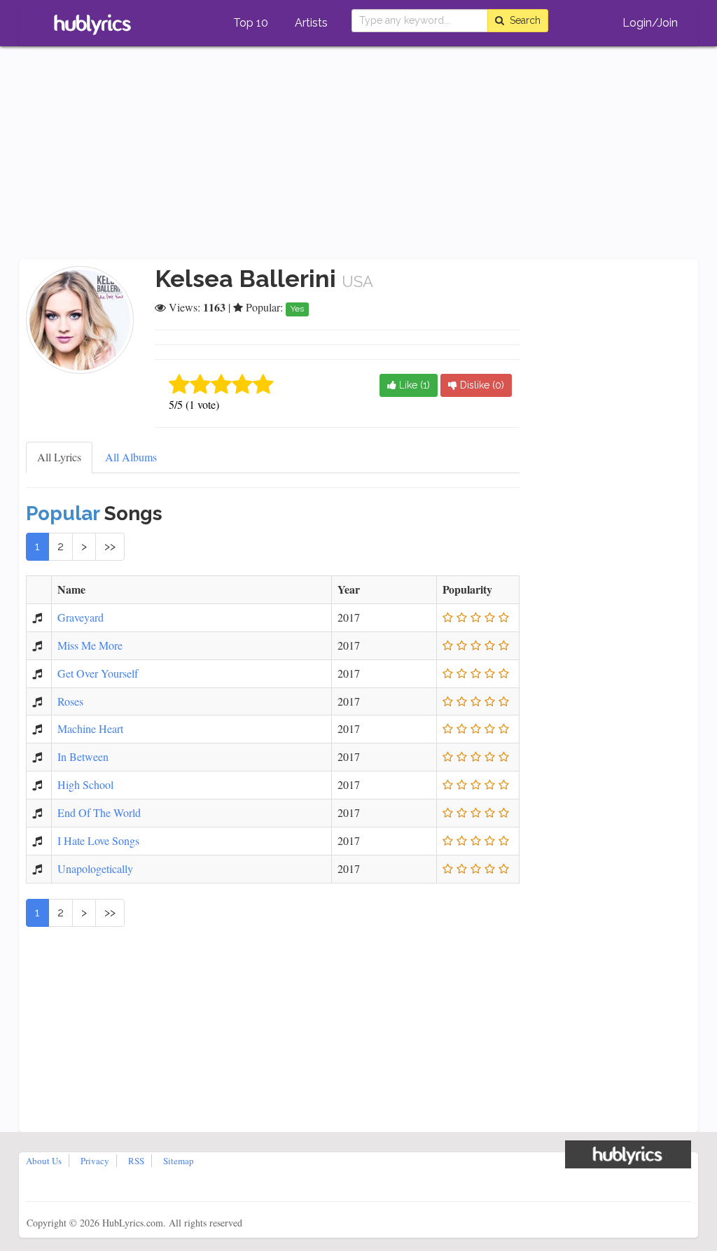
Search (522, 20)
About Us (44, 1160)
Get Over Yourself (97, 673)
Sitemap (178, 1160)
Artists (311, 22)
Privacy (95, 1160)
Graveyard (80, 617)
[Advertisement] (358, 154)
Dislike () (480, 385)
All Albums (131, 456)
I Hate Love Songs (98, 840)
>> (110, 546)
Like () (413, 385)
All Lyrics (59, 456)
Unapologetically (95, 868)
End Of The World (99, 812)
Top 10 (250, 22)
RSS (136, 1160)
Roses (70, 701)
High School (85, 784)
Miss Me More (90, 645)
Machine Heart (90, 728)
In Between (83, 756)
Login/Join (650, 22)
